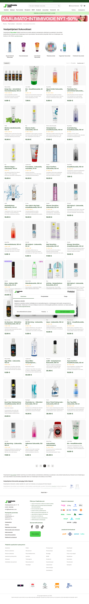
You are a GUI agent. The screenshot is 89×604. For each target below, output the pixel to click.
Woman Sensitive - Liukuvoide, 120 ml (52, 206)
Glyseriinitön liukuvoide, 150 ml (54, 90)
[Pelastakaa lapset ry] (20, 585)
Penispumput (49, 548)
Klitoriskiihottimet (30, 553)
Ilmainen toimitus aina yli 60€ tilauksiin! (44, 1)
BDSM (33, 10)
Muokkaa (44, 311)
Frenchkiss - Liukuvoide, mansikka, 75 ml (33, 167)
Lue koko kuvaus (18, 36)
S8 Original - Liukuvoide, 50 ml (33, 245)
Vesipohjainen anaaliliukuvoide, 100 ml (54, 128)
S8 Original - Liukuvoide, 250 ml (75, 206)
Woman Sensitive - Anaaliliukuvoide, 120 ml (75, 245)
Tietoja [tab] (65, 296)
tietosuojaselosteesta (24, 306)
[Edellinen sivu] (37, 466)
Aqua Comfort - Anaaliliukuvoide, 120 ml (75, 361)
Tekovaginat (29, 559)
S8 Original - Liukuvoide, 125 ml (75, 284)
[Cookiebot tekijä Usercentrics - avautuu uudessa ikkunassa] (68, 292)
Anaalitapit (69, 548)
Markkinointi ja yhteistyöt (11, 537)
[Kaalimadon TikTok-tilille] (42, 527)
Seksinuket (69, 559)
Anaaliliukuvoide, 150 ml (75, 167)
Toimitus (74, 10)
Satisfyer (28, 556)
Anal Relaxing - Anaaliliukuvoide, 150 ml (75, 128)
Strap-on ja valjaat (71, 553)
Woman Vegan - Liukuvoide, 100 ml (11, 167)
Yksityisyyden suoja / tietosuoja (12, 529)
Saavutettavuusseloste (10, 534)
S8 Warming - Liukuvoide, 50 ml (34, 323)
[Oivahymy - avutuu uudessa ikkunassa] (57, 585)
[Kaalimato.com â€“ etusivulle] (10, 501)
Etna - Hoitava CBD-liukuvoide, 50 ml (11, 284)
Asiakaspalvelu (81, 10)
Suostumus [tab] (23, 296)
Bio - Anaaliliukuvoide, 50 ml (33, 90)
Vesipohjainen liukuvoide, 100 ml (11, 206)
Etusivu (5, 23)
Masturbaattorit (30, 562)
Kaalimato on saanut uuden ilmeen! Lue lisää (44, 13)
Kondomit (38, 10)
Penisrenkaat (49, 550)
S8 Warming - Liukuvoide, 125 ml (13, 444)
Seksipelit (69, 564)
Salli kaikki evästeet (65, 311)
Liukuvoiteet (45, 10)
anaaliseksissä (46, 488)
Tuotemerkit (53, 10)
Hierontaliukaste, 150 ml (13, 244)
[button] (59, 6)
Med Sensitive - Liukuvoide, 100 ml (52, 245)
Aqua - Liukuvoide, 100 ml (54, 322)
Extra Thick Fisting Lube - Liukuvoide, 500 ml (54, 403)
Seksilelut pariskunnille (10, 556)
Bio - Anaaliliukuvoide (74, 443)
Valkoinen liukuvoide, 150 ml (33, 444)
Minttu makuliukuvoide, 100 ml (13, 128)
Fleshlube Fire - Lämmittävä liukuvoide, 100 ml (75, 90)
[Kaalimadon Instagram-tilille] (37, 527)
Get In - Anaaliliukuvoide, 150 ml (75, 323)
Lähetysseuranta (9, 532)
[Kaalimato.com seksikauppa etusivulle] (15, 5)
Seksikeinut (69, 556)
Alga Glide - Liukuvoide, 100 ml (12, 361)
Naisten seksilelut (9, 553)
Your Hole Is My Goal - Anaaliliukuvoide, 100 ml (33, 206)
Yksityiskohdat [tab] (44, 296)
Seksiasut (12, 10)
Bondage (48, 553)
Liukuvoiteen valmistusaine (51, 444)
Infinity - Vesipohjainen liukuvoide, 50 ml (54, 284)
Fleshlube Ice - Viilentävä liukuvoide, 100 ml (33, 403)
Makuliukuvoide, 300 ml (33, 283)
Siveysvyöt (69, 550)
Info (58, 10)
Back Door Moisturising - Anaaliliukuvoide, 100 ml (13, 403)
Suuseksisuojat (49, 562)
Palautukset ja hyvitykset (10, 527)
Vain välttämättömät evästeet (24, 311)
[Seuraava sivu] (52, 466)
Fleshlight (28, 564)
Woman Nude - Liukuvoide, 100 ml (31, 128)
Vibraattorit (27, 10)
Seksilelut (6, 10)
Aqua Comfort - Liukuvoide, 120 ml (52, 167)
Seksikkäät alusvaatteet (11, 562)
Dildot (27, 548)
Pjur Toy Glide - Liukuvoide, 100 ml (73, 403)
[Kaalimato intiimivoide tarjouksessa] (44, 19)
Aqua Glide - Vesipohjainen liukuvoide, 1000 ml (31, 362)
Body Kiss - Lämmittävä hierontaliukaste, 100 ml (13, 90)
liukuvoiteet (13, 32)
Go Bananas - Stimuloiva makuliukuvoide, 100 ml (13, 323)
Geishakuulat (49, 570)
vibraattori (53, 486)
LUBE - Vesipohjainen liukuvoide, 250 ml (53, 361)
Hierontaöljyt (49, 567)
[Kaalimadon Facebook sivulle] (32, 527)
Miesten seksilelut (9, 550)
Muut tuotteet (19, 10)
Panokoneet (70, 562)
